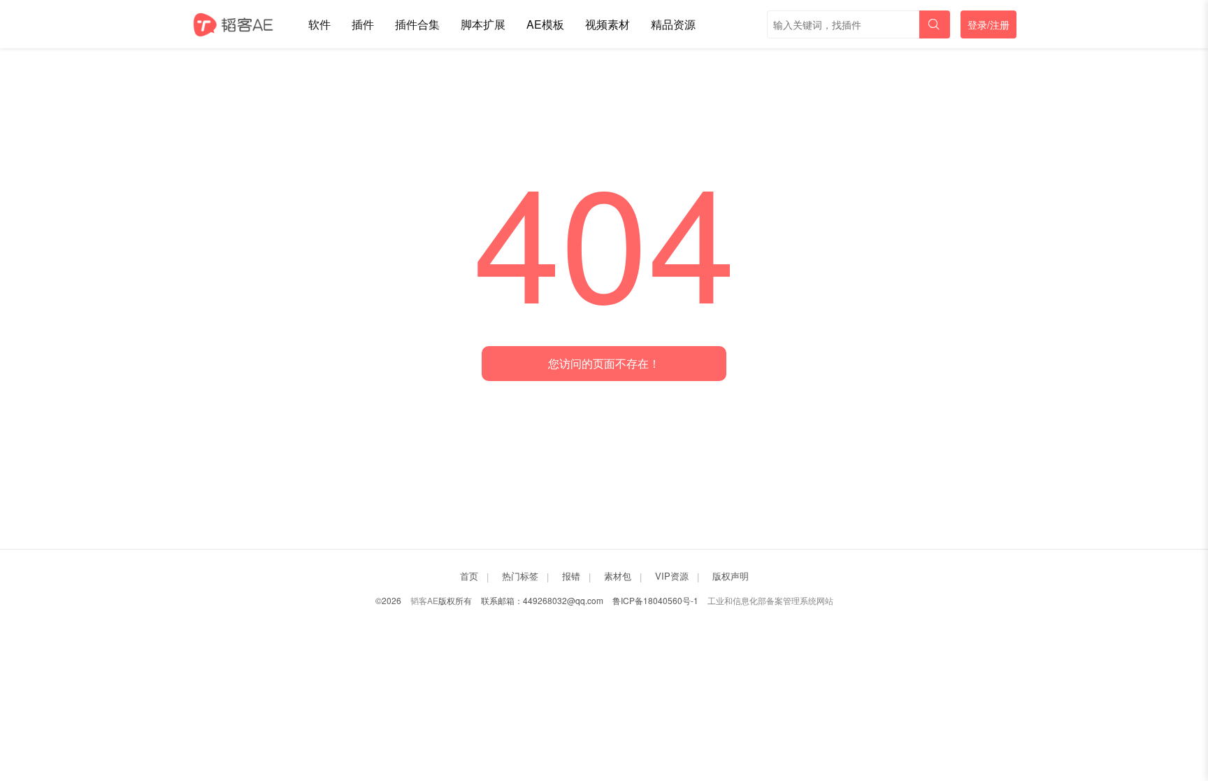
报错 (571, 575)
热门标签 (520, 575)
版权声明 (730, 575)
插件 (363, 24)
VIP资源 (672, 575)
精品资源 (673, 24)
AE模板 (545, 24)
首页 (469, 575)
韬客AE (424, 600)
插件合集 (417, 24)
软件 (319, 24)
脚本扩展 (483, 24)
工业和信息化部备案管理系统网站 (770, 600)
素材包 (617, 575)
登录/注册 (988, 24)
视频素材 (607, 24)
